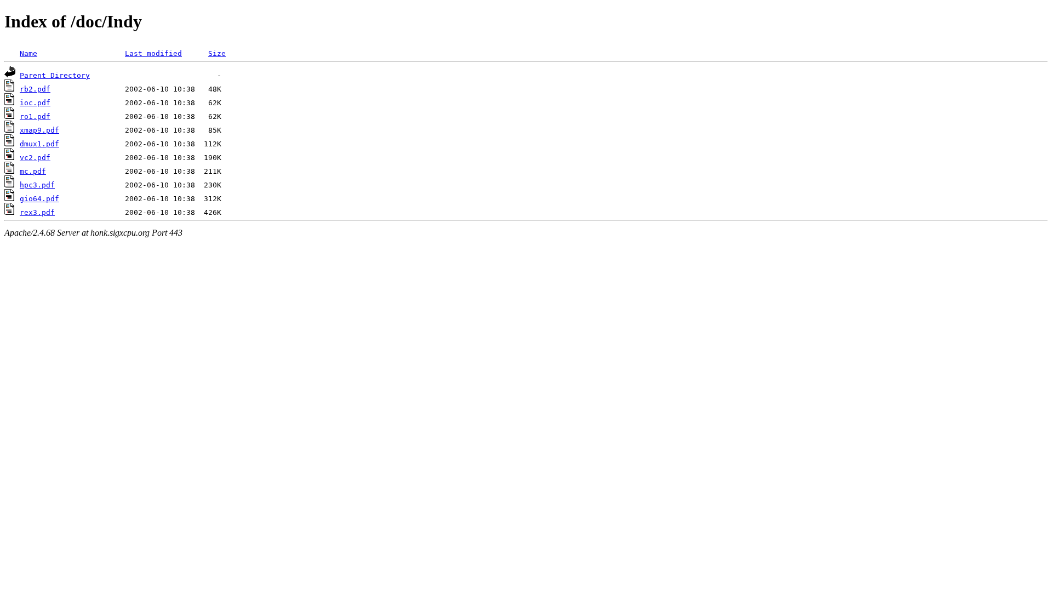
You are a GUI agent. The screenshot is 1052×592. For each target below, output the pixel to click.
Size (217, 53)
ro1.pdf (35, 116)
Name (28, 53)
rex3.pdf (37, 212)
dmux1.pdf (39, 144)
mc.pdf (33, 171)
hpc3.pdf (37, 185)
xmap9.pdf (39, 130)
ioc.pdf (35, 103)
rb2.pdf (35, 89)
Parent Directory (55, 75)
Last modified (153, 53)
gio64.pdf (39, 199)
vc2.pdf (35, 157)
